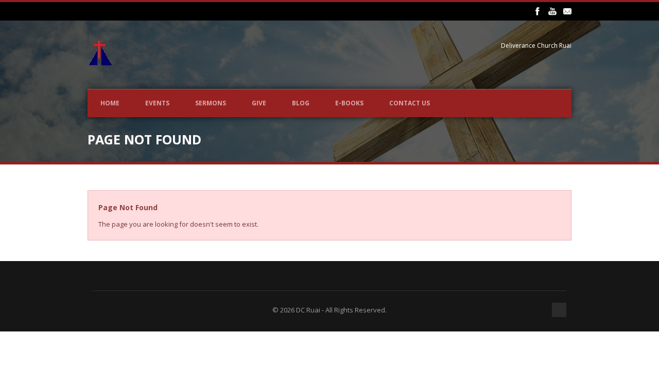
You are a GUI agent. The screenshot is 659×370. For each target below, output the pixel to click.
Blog (300, 103)
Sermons (210, 103)
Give (259, 103)
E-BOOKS (349, 103)
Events (157, 103)
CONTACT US (409, 103)
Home (109, 103)
